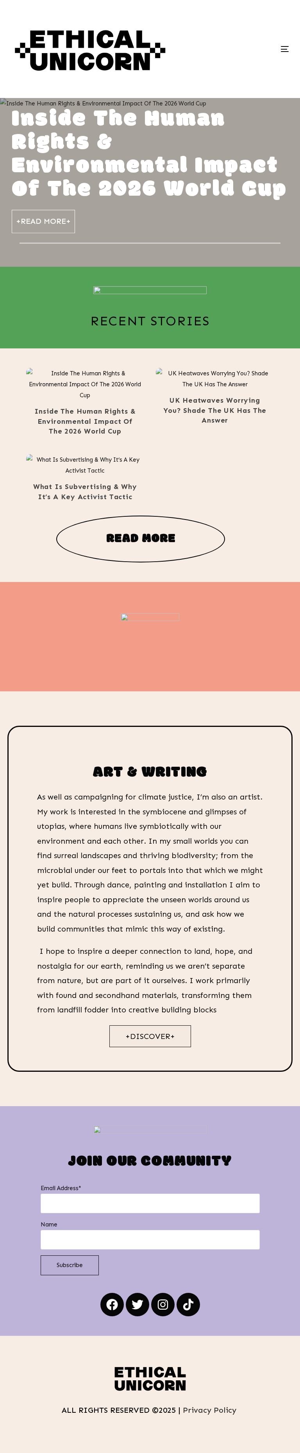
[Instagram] (163, 1304)
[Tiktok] (188, 1304)
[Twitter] (137, 1304)
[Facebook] (112, 1304)
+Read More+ (43, 221)
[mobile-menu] (256, 49)
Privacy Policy (211, 1410)
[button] (73, 384)
